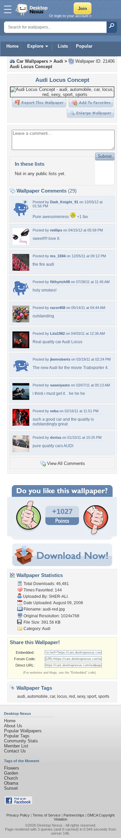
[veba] (20, 424)
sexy (81, 696)
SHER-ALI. (59, 596)
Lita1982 (57, 333)
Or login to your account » (70, 16)
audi (21, 696)
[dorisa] (20, 450)
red (72, 696)
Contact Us (15, 750)
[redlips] (20, 243)
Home (12, 46)
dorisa (55, 437)
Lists (63, 46)
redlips (56, 230)
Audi (58, 61)
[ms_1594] (20, 269)
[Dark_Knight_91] (20, 215)
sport (91, 696)
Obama (11, 783)
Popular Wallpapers (23, 730)
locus (62, 696)
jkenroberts (60, 359)
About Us (13, 725)
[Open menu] (7, 9)
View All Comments (66, 463)
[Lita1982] (20, 346)
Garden (11, 773)
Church (11, 778)
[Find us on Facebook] (18, 803)
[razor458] (20, 320)
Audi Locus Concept (31, 66)
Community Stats (21, 740)
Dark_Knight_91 (64, 202)
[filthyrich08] (20, 295)
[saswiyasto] (20, 398)
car (52, 696)
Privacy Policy (18, 815)
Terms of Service (47, 815)
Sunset (11, 788)
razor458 (57, 308)
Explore (35, 46)
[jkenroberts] (20, 372)
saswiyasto (60, 385)
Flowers (11, 768)
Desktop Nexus (50, 825)
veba (54, 411)
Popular (84, 46)
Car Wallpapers (32, 61)
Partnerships (74, 815)
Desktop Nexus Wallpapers (32, 9)
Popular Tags (17, 735)
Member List (16, 745)
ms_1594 (58, 256)
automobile (37, 696)
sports (103, 696)
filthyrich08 (60, 282)
